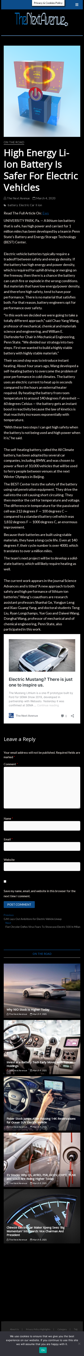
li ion (39, 205)
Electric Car (27, 205)
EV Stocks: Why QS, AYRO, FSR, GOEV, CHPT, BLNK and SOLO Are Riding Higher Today (41, 1177)
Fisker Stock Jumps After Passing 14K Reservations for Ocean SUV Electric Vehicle (41, 1120)
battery (13, 205)
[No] (79, 1344)
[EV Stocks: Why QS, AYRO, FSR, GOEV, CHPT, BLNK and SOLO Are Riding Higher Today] (42, 1160)
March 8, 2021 (39, 1239)
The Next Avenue (18, 198)
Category (62, 1329)
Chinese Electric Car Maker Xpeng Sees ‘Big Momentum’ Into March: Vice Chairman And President (36, 1231)
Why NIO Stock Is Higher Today (28, 1009)
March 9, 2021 (39, 1014)
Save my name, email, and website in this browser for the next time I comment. (40, 893)
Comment (11, 764)
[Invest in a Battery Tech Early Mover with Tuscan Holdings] (42, 1047)
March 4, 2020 (45, 198)
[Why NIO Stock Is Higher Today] (42, 991)
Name (8, 818)
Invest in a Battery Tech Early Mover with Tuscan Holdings (40, 1064)
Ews (45, 213)
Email (8, 839)
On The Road (14, 142)
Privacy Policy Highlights (38, 1329)
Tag (75, 1329)
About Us (14, 1329)
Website (9, 859)
